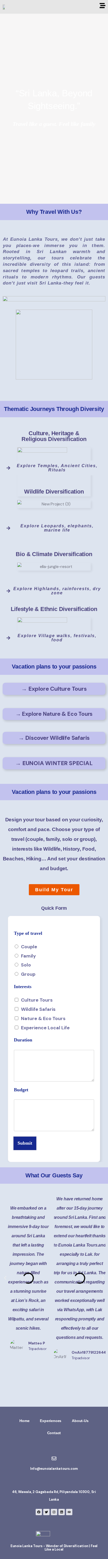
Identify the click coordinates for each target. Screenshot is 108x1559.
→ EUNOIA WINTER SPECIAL (54, 763)
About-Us (80, 1421)
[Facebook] (39, 1512)
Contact (54, 1433)
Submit (25, 1143)
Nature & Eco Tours (43, 1018)
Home (24, 1421)
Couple (29, 947)
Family (28, 956)
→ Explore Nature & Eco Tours (54, 714)
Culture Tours (37, 1000)
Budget (23, 1089)
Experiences (50, 1421)
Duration (25, 1040)
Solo (26, 965)
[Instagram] (54, 1512)
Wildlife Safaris (38, 1009)
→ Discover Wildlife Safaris (54, 738)
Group (28, 974)
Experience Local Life (45, 1028)
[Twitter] (46, 1512)
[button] (54, 889)
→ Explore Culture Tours (54, 689)
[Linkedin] (61, 1512)
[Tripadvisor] (69, 1512)
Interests (22, 986)
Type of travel (30, 933)
